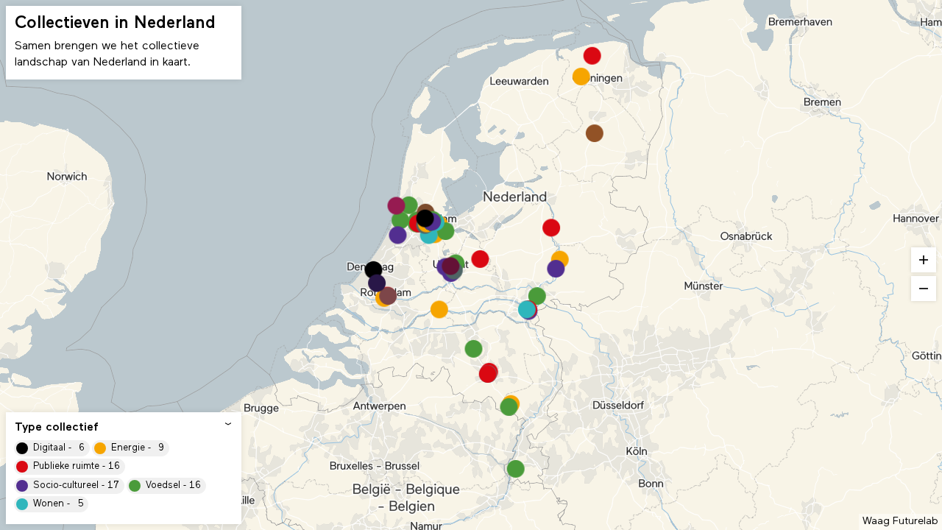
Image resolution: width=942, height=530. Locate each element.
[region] (471, 265)
